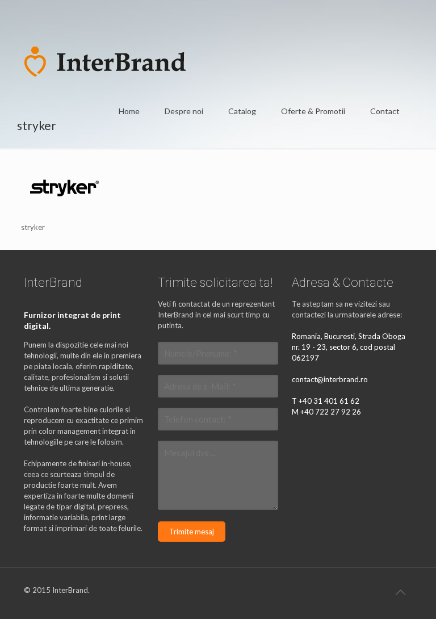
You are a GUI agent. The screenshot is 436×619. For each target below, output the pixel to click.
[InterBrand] (105, 60)
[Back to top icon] (400, 592)
